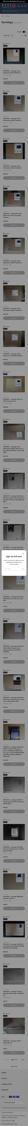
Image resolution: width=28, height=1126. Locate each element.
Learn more (22, 1)
